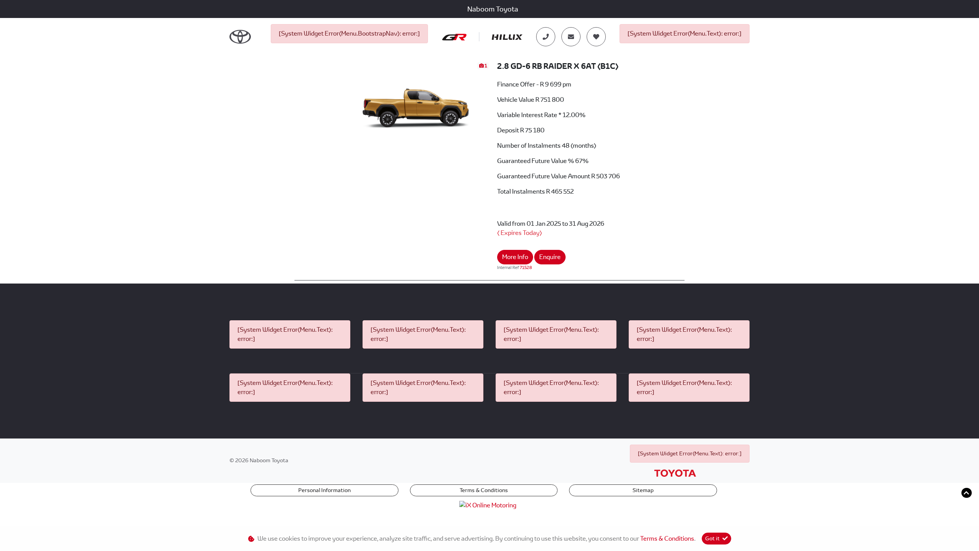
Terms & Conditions (484, 490)
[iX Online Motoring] (489, 505)
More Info (515, 257)
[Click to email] (571, 36)
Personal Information (324, 490)
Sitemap (643, 490)
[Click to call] (545, 36)
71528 (526, 267)
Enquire (550, 257)
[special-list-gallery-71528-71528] (416, 102)
